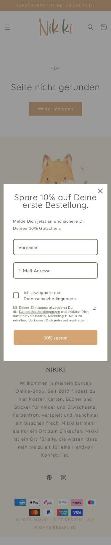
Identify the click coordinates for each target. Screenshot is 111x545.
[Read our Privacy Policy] (94, 308)
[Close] (100, 191)
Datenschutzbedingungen (39, 311)
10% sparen (55, 337)
